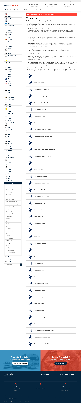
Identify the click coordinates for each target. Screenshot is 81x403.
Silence (9, 162)
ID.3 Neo (8, 223)
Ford (9, 65)
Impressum (9, 395)
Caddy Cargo (9, 191)
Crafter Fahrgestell (10, 197)
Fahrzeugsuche (11, 9)
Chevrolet (10, 44)
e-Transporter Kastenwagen (12, 204)
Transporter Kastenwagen (11, 250)
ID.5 (7, 226)
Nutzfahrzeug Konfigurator (71, 1)
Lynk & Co (10, 113)
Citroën (10, 46)
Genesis (10, 69)
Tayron (8, 243)
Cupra (9, 48)
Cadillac (10, 39)
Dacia (9, 51)
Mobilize (10, 132)
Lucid (9, 111)
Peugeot (10, 143)
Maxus (9, 118)
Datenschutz (24, 395)
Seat (9, 159)
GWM (9, 71)
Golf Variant (9, 211)
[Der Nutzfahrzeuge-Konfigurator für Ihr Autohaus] (11, 5)
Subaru (9, 169)
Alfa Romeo (11, 21)
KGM (9, 92)
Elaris (9, 58)
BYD (9, 37)
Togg (9, 176)
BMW (9, 34)
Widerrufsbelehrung (18, 395)
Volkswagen (11, 183)
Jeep (9, 90)
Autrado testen (60, 363)
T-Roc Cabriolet (9, 238)
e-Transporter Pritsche (10, 208)
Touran (8, 248)
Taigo (7, 242)
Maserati (10, 115)
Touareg (8, 247)
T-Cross (8, 235)
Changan (10, 41)
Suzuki (9, 171)
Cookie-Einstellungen (31, 395)
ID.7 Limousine (9, 230)
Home (6, 9)
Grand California (9, 213)
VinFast (10, 180)
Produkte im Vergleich (20, 363)
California (8, 194)
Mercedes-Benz (12, 122)
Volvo (9, 256)
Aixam (9, 18)
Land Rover (11, 99)
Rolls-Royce (11, 157)
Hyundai (10, 78)
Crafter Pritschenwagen (11, 201)
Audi (9, 27)
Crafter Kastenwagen (10, 199)
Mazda (9, 120)
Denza (9, 53)
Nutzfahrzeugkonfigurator (24, 9)
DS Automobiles (12, 55)
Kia (8, 95)
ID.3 (7, 221)
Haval (9, 74)
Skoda (9, 164)
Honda (9, 76)
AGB (13, 395)
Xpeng (9, 259)
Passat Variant (9, 231)
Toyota (9, 178)
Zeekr (9, 261)
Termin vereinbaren (37, 9)
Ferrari (9, 60)
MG (8, 125)
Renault (10, 155)
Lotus (9, 108)
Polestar (10, 148)
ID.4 (7, 225)
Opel (9, 141)
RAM (9, 153)
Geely (9, 67)
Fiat (9, 62)
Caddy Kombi (9, 192)
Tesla (9, 173)
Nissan (9, 136)
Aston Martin (11, 25)
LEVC (9, 104)
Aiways (10, 16)
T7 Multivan (9, 240)
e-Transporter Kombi (10, 206)
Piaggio (10, 146)
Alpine (9, 23)
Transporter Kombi (10, 252)
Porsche (10, 150)
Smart (9, 166)
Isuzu (9, 83)
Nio (9, 134)
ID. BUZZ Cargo (9, 216)
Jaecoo (9, 88)
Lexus (9, 106)
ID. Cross (8, 218)
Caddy (8, 187)
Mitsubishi (10, 129)
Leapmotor (10, 102)
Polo (7, 233)
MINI (9, 127)
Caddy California (9, 189)
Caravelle (8, 196)
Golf (7, 209)
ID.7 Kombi (8, 228)
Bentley (10, 32)
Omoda (10, 139)
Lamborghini (11, 97)
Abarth (9, 14)
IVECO (9, 85)
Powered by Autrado (73, 401)
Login (5, 395)
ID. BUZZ (8, 214)
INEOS (9, 81)
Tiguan (8, 245)
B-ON (9, 30)
